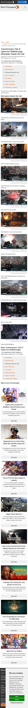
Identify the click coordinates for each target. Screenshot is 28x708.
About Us (3, 699)
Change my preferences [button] (17, 702)
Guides (7, 42)
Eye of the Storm (9, 75)
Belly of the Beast (10, 84)
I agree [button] (17, 696)
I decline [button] (17, 699)
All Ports (3, 691)
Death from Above (10, 81)
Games (2, 693)
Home (2, 42)
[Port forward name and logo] (7, 2)
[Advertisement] (14, 26)
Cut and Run (8, 78)
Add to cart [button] (21, 2)
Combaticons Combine (11, 87)
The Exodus (8, 66)
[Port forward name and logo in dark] (10, 7)
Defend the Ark (9, 69)
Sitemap (3, 682)
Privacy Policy (4, 700)
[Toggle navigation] (25, 7)
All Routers (4, 689)
